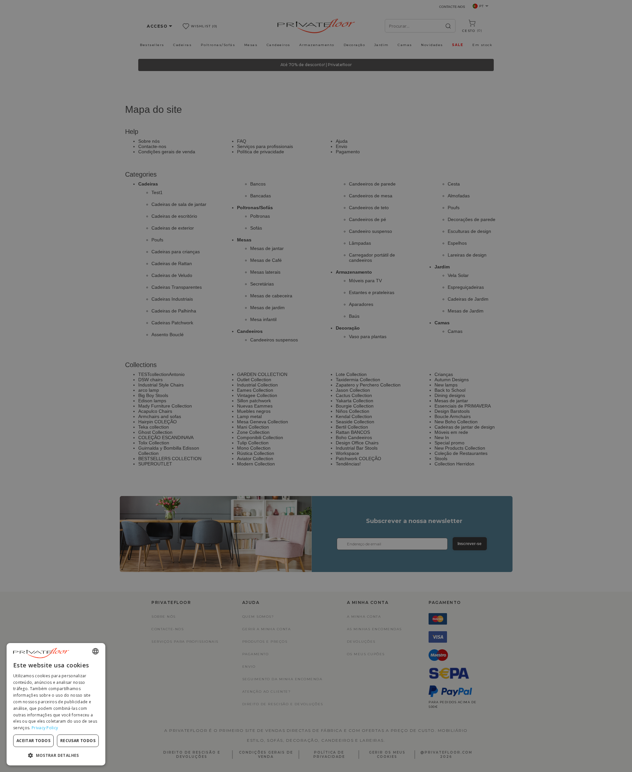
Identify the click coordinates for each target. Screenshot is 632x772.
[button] (56, 755)
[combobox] (95, 651)
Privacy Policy (45, 728)
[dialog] (56, 704)
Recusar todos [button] (77, 740)
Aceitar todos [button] (33, 740)
